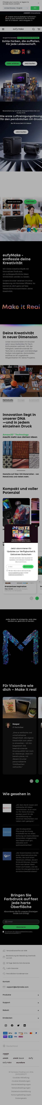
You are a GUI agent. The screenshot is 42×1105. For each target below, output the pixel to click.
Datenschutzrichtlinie (15, 575)
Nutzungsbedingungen (16, 573)
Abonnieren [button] (28, 567)
